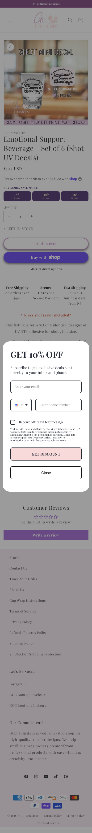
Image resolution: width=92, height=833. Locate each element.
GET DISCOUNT (46, 454)
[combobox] (21, 405)
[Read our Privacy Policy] (79, 430)
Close (46, 473)
